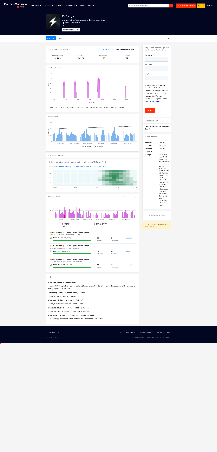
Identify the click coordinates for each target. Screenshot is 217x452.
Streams (60, 38)
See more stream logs (130, 197)
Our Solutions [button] (70, 5)
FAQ (120, 332)
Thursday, (94, 166)
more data (128, 238)
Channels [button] (48, 5)
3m (109, 49)
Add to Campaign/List (71, 30)
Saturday (101, 166)
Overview (50, 38)
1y (103, 49)
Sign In (209, 5)
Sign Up (201, 5)
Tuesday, (76, 166)
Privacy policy (130, 332)
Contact (159, 332)
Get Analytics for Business (186, 6)
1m (112, 49)
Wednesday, (85, 166)
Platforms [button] (35, 5)
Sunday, (62, 166)
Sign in (169, 332)
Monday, (68, 166)
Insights (91, 5)
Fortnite (56, 238)
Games (58, 5)
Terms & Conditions (146, 332)
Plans (82, 5)
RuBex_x (68, 16)
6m (106, 49)
